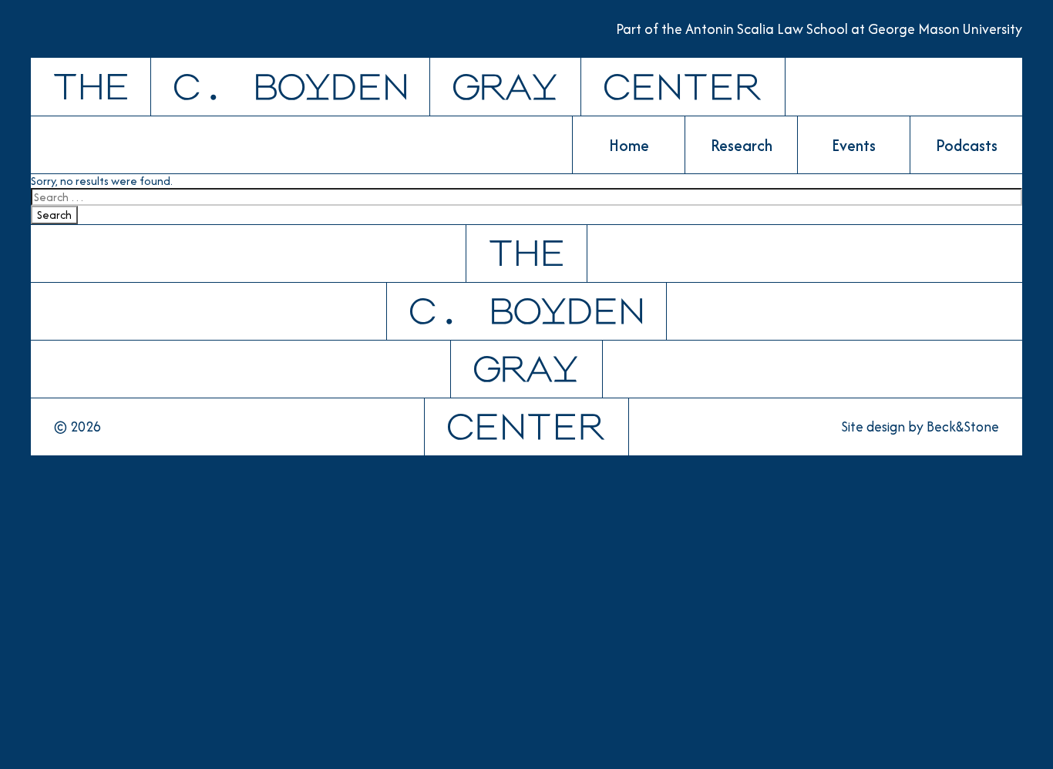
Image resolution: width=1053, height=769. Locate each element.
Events (854, 145)
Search (54, 215)
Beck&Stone (963, 426)
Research (741, 145)
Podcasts (966, 145)
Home (629, 145)
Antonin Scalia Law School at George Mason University (853, 28)
